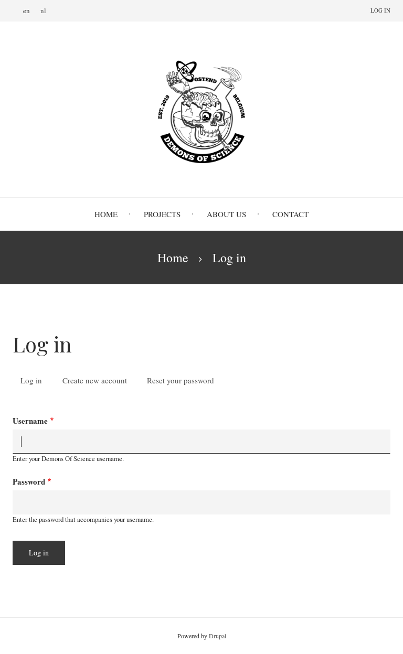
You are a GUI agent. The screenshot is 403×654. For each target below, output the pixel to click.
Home (106, 214)
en (26, 10)
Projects (162, 214)
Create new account (94, 380)
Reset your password (180, 380)
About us (226, 214)
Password (29, 481)
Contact (290, 214)
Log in (380, 10)
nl (43, 10)
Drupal (217, 635)
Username (30, 420)
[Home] (201, 109)
